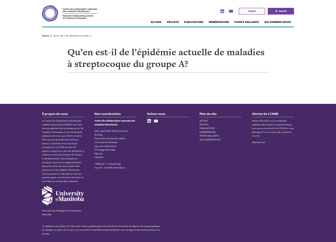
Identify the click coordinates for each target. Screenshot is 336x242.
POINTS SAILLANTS (246, 22)
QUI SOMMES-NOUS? (277, 22)
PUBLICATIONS (193, 22)
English (252, 11)
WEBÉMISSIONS (219, 22)
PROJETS (173, 22)
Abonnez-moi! (258, 142)
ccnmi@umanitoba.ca (114, 167)
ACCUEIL (156, 22)
